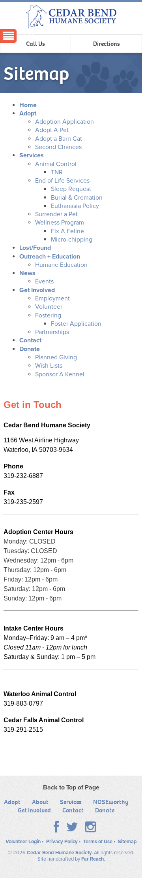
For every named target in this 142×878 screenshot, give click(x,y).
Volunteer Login (23, 841)
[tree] (71, 240)
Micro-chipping (71, 240)
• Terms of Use (95, 841)
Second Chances (58, 147)
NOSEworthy (111, 802)
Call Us (35, 44)
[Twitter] (72, 829)
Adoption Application (64, 122)
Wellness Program (59, 223)
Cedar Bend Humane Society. (60, 853)
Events (44, 281)
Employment (52, 298)
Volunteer (48, 307)
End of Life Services (62, 181)
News (27, 273)
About (40, 802)
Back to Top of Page (71, 787)
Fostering (48, 315)
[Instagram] (90, 829)
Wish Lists (48, 366)
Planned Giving (56, 357)
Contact (30, 340)
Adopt (27, 113)
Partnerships (52, 332)
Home (28, 105)
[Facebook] (56, 829)
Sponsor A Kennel (59, 374)
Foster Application (76, 324)
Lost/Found (35, 248)
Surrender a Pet (56, 214)
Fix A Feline (67, 231)
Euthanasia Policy (75, 206)
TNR (57, 172)
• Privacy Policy (60, 841)
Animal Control (56, 164)
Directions (106, 44)
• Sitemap (125, 841)
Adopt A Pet (52, 130)
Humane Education (61, 265)
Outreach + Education (49, 257)
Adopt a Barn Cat (58, 139)
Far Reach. (93, 859)
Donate (29, 349)
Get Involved (37, 290)
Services (31, 155)
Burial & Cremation (77, 198)
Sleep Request (71, 189)
